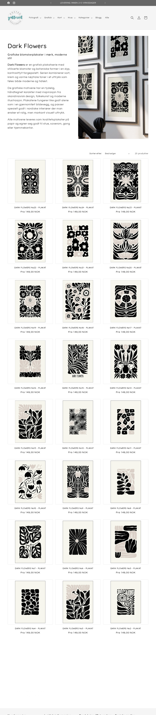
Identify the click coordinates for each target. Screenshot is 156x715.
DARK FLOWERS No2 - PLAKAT (125, 628)
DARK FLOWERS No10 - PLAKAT (30, 508)
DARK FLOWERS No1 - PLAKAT (30, 688)
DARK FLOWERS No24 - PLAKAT (78, 207)
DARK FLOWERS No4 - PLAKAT (30, 628)
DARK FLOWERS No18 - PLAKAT (78, 327)
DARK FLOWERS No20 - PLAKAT (126, 267)
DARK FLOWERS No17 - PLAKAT (126, 327)
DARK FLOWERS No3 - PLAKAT (78, 628)
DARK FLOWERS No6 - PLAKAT (78, 568)
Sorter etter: (95, 153)
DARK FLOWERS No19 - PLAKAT (30, 327)
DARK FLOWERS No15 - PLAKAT (78, 388)
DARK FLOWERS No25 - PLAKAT (30, 207)
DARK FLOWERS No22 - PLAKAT (30, 267)
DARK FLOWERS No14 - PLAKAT (126, 388)
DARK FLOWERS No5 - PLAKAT (125, 568)
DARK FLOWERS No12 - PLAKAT (78, 448)
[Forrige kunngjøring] (51, 3)
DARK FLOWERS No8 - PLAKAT (125, 508)
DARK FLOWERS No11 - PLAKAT (125, 448)
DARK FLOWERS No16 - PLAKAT (30, 388)
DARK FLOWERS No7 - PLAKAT (30, 568)
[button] (35, 17)
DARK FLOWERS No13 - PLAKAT (30, 448)
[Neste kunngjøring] (105, 3)
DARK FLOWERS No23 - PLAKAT (126, 207)
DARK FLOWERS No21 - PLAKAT (78, 267)
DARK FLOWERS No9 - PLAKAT (78, 508)
